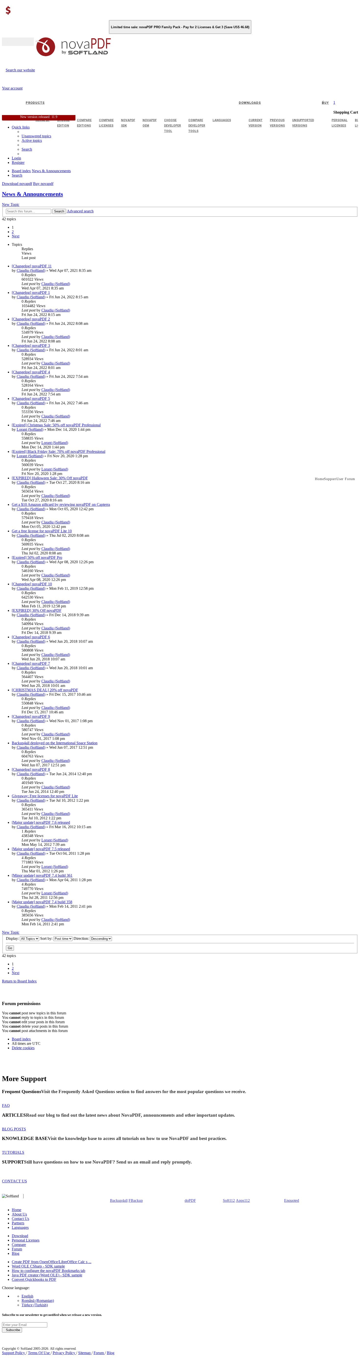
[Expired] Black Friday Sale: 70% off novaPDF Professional (58, 451)
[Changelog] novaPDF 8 (31, 769)
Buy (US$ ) (18, 41)
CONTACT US (14, 1181)
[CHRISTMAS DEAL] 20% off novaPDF (45, 690)
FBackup (136, 1200)
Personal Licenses (25, 1240)
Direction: (81, 938)
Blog (15, 1253)
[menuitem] (32, 140)
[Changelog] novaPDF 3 (31, 345)
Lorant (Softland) (30, 429)
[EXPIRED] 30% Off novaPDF (36, 610)
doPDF (190, 1200)
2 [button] (13, 232)
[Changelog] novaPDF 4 (31, 372)
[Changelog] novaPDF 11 (32, 266)
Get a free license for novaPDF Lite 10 (42, 531)
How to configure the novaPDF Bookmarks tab (48, 1271)
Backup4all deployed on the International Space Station (54, 743)
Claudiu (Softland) (31, 270)
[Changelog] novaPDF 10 (32, 584)
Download (20, 1236)
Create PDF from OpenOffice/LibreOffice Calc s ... (51, 1262)
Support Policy (14, 1353)
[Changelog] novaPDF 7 (31, 663)
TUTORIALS (13, 1152)
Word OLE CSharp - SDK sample (38, 1266)
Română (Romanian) (38, 1300)
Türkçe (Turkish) (35, 1305)
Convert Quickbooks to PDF (34, 1279)
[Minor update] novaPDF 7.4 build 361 (42, 875)
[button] (15, 236)
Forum (17, 1249)
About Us (19, 1214)
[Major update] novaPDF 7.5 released (41, 849)
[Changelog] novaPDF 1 (31, 292)
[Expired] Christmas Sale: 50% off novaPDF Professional (56, 425)
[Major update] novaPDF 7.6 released (41, 822)
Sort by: (46, 938)
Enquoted (291, 1200)
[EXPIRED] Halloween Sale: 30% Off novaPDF (50, 478)
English (27, 1296)
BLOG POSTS (14, 1129)
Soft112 (229, 1200)
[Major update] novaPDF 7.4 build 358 (42, 902)
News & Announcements (32, 194)
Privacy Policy (64, 1353)
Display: (13, 938)
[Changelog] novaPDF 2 (31, 319)
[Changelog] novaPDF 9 (31, 716)
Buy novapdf (43, 184)
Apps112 (243, 1200)
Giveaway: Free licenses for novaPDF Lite (45, 796)
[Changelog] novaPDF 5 (31, 398)
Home (16, 1210)
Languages (20, 1227)
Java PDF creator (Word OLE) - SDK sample (47, 1275)
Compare (19, 1245)
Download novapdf (17, 184)
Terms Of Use (39, 1353)
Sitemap (85, 1353)
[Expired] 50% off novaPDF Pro (37, 557)
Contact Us (20, 1219)
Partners (18, 1223)
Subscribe (12, 1330)
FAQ (6, 1105)
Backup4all (119, 1200)
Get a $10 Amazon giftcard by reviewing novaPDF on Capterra (61, 504)
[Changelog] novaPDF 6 (31, 637)
